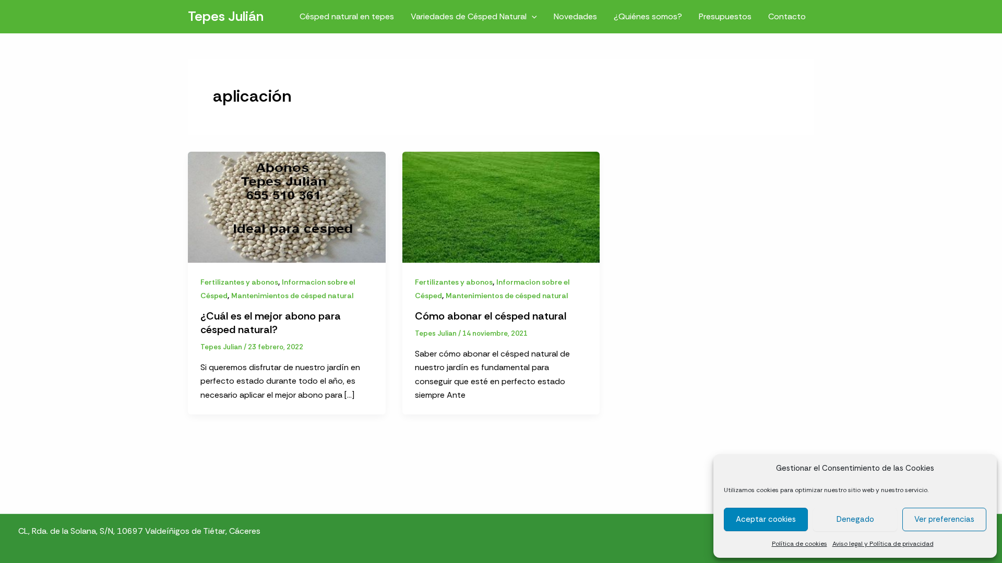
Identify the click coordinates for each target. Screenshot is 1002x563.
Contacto (787, 16)
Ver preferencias (944, 519)
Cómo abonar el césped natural (490, 316)
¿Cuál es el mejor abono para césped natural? (270, 322)
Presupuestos (725, 16)
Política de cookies (799, 544)
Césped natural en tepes (347, 16)
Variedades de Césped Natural (469, 16)
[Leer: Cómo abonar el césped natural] (501, 206)
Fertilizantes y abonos (239, 282)
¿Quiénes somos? (648, 16)
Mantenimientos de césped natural (292, 295)
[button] (532, 16)
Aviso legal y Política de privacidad (883, 544)
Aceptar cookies (766, 519)
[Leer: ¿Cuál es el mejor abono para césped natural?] (287, 206)
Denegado (855, 519)
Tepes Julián (226, 16)
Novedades (575, 16)
